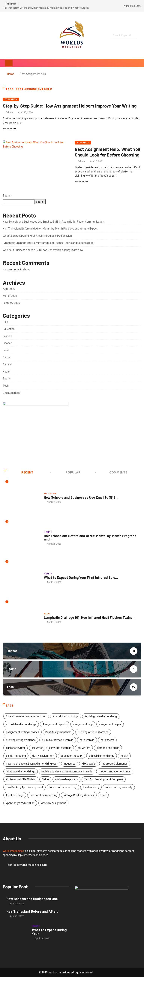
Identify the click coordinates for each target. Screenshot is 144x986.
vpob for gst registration (20, 803)
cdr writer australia (60, 747)
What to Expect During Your (49, 932)
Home (10, 73)
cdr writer (37, 747)
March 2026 (10, 295)
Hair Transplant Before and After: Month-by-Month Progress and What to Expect (46, 7)
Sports (7, 378)
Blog (5, 321)
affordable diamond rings (21, 724)
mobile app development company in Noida (66, 771)
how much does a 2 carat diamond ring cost (31, 763)
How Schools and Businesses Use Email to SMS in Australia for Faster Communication (53, 221)
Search (7, 195)
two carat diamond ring (43, 795)
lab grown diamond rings (20, 771)
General (7, 364)
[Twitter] (10, 35)
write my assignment (53, 803)
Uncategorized (11, 392)
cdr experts (107, 739)
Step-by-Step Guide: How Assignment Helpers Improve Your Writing (70, 105)
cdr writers (84, 747)
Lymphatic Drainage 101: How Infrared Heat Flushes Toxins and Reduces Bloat (48, 242)
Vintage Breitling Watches (79, 795)
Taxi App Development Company (103, 779)
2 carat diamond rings (65, 716)
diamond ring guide (108, 747)
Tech (6, 385)
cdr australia (87, 739)
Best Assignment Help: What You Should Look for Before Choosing (107, 151)
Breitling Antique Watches (93, 732)
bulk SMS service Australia (57, 739)
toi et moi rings (14, 795)
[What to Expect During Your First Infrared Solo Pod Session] (15, 932)
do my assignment (43, 755)
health (124, 755)
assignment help (83, 724)
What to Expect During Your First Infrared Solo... (81, 577)
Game (6, 357)
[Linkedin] (23, 35)
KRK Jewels (88, 763)
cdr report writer (15, 747)
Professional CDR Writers (21, 779)
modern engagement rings (114, 771)
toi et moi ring (91, 787)
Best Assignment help (58, 732)
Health (6, 371)
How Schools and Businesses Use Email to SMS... (81, 497)
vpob (103, 795)
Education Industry (71, 755)
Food (6, 350)
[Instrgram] (17, 35)
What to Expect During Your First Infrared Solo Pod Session (37, 235)
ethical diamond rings (101, 755)
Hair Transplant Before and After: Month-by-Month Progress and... (90, 537)
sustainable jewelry (66, 779)
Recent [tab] (27, 472)
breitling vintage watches (21, 739)
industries (69, 763)
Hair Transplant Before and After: (32, 911)
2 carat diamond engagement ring (26, 716)
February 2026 (11, 302)
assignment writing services (22, 732)
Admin (9, 112)
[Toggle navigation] (9, 63)
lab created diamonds (115, 763)
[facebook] (4, 35)
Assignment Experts (55, 724)
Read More (9, 128)
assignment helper (110, 724)
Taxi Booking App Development (24, 787)
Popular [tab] (72, 472)
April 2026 (9, 288)
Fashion (7, 336)
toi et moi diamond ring (62, 787)
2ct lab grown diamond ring (101, 716)
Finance (7, 343)
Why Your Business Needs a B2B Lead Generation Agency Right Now (43, 249)
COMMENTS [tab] (118, 472)
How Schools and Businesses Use (32, 899)
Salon (45, 779)
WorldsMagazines (13, 850)
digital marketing (16, 755)
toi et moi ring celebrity (118, 787)
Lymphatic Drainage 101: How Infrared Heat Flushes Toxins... (89, 617)
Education (11, 99)
